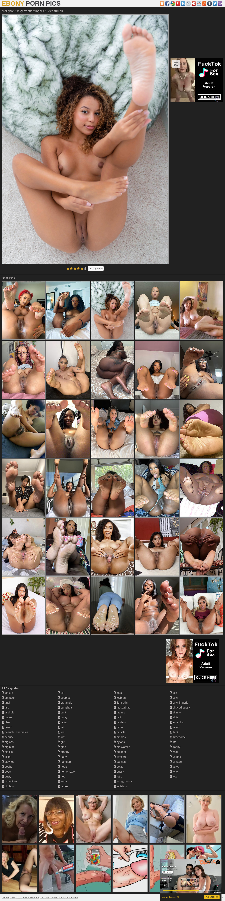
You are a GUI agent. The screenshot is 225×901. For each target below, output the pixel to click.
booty (7, 771)
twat (175, 751)
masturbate (123, 707)
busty (7, 776)
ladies (64, 786)
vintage (177, 761)
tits (174, 742)
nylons (120, 742)
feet (62, 732)
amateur (9, 697)
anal (7, 702)
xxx (174, 776)
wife (175, 771)
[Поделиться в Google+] (178, 3)
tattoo (175, 727)
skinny (176, 712)
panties (121, 761)
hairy (63, 756)
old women (123, 746)
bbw (7, 722)
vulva (175, 766)
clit (62, 692)
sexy (175, 697)
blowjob (9, 761)
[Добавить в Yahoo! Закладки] (220, 3)
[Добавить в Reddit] (199, 3)
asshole (9, 712)
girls (63, 746)
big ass (9, 742)
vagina (176, 756)
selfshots (122, 786)
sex (174, 692)
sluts (175, 717)
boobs (8, 766)
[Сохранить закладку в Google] (173, 3)
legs (119, 692)
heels (64, 766)
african (8, 692)
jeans (64, 781)
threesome (179, 737)
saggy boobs (124, 781)
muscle (121, 732)
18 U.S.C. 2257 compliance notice (59, 897)
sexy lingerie (180, 702)
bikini (7, 756)
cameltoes (10, 781)
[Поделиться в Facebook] (167, 3)
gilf (62, 742)
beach (8, 727)
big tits (8, 751)
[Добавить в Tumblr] (209, 3)
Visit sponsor (96, 268)
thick (175, 732)
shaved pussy (181, 707)
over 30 (121, 756)
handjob (65, 761)
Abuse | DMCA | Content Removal (20, 897)
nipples (121, 737)
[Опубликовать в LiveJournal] (188, 3)
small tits (178, 722)
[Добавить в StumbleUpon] (204, 3)
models (121, 722)
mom (119, 727)
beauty (8, 737)
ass (6, 707)
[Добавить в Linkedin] (183, 3)
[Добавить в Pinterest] (194, 3)
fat (62, 727)
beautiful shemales (16, 732)
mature (120, 712)
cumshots (66, 707)
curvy (63, 717)
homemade (67, 771)
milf (118, 717)
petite (119, 766)
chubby (9, 786)
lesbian (121, 697)
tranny (176, 746)
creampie (66, 702)
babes (8, 717)
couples (65, 697)
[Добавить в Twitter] (215, 3)
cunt (63, 712)
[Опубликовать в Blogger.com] (162, 3)
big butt (9, 746)
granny (64, 751)
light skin (122, 702)
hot (62, 776)
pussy (120, 771)
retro (119, 776)
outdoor (121, 751)
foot (62, 737)
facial (63, 722)
